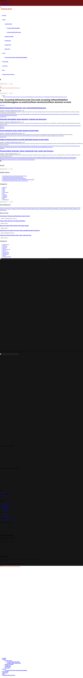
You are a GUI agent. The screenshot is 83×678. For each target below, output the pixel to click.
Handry (2, 110)
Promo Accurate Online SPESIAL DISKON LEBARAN (16, 57)
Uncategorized (3, 116)
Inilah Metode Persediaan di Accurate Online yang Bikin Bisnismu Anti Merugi (18, 179)
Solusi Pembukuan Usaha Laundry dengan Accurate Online (19, 130)
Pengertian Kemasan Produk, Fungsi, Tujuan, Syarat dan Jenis (15, 180)
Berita (3, 188)
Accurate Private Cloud (7, 507)
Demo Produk (5, 61)
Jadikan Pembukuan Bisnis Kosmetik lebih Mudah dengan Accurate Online (24, 139)
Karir (3, 193)
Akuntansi (2, 128)
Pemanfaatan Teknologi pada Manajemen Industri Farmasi (14, 175)
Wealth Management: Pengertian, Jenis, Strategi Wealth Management (23, 108)
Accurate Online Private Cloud (14, 32)
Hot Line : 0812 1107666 (7, 5)
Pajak (3, 198)
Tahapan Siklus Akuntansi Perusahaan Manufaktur (12, 177)
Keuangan (4, 194)
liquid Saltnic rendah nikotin (59, 162)
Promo (3, 53)
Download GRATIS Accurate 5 (8, 519)
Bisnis (3, 189)
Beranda (4, 15)
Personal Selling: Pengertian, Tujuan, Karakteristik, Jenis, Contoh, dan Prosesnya (26, 151)
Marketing (4, 197)
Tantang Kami (5, 4)
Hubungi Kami (5, 2)
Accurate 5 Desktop (9, 36)
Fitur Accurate (5, 192)
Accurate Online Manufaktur (13, 28)
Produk (3, 19)
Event (3, 191)
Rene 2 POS (7, 49)
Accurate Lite (8, 40)
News (3, 70)
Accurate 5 (4, 503)
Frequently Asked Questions (8, 74)
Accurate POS (8, 44)
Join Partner (5, 65)
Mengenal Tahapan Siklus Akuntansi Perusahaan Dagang (14, 178)
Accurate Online (8, 24)
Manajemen (2, 105)
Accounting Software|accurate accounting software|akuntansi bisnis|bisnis (19, 159)
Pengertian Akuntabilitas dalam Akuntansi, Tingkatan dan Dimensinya (23, 119)
